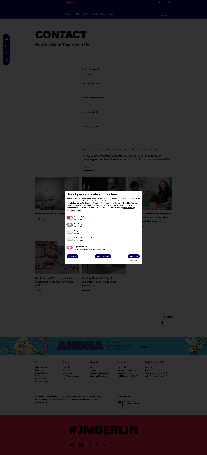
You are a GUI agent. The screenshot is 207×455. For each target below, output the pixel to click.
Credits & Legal (75, 210)
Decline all (72, 256)
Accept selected (103, 256)
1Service (77, 234)
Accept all (134, 256)
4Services (78, 241)
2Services (78, 220)
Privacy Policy (128, 207)
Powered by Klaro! (135, 260)
